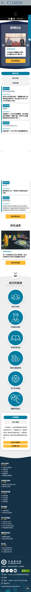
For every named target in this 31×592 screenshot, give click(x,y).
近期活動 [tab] (15, 83)
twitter (7, 571)
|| (12, 19)
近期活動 (5, 469)
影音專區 (5, 501)
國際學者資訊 (15, 399)
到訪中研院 (15, 297)
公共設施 (5, 471)
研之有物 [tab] (15, 422)
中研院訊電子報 (7, 552)
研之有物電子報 (7, 548)
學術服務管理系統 (7, 527)
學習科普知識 (15, 338)
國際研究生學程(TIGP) (9, 484)
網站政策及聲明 (12, 566)
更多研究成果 (15, 263)
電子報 (3, 544)
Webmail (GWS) (7, 523)
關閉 (15, 276)
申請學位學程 (15, 317)
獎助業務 (4, 507)
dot (17, 18)
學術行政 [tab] (15, 73)
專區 (29, 16)
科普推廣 (5, 495)
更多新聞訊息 (15, 61)
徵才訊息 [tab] (15, 78)
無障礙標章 (25, 570)
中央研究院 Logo (14, 2)
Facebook (3, 571)
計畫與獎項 (5, 510)
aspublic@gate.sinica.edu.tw (10, 586)
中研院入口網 (6, 521)
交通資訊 (4, 566)
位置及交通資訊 (7, 467)
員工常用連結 (15, 379)
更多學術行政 (15, 216)
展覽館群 (5, 473)
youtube (15, 571)
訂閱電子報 (15, 446)
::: (0, 459)
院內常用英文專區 (7, 539)
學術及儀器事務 (15, 358)
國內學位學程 (6, 486)
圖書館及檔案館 (7, 475)
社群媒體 (21, 566)
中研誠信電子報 (7, 550)
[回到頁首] (28, 588)
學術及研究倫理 (7, 512)
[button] (2, 2)
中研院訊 (5, 499)
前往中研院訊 (15, 442)
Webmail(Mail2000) (8, 525)
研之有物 (5, 497)
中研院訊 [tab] (15, 417)
